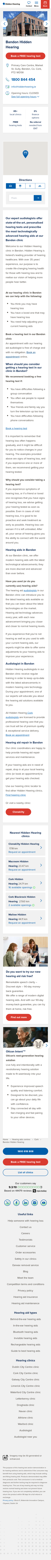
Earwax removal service (25, 1265)
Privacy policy (25, 1290)
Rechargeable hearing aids (25, 1344)
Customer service (25, 1246)
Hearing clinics (25, 1360)
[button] (24, 35)
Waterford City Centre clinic (25, 1392)
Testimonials (25, 1239)
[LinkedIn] (25, 1203)
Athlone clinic (25, 1417)
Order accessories (25, 1252)
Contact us (25, 1227)
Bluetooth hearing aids (25, 1332)
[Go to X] (7, 1203)
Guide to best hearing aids (25, 1351)
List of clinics (25, 1172)
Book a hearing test (16, 428)
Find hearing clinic (16, 795)
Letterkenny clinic (25, 1398)
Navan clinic (25, 1411)
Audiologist (25, 1430)
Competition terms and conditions (25, 1284)
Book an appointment (17, 735)
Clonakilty (18, 812)
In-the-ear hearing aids (25, 1325)
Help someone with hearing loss (25, 1220)
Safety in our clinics (25, 1259)
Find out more (19, 1017)
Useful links (25, 1214)
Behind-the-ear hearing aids (25, 1319)
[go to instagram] (34, 1203)
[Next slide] (46, 23)
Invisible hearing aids (25, 1338)
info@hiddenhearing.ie (23, 86)
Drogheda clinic (25, 1405)
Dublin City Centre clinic (25, 1367)
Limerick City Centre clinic (25, 1386)
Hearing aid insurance (25, 1297)
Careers (25, 1233)
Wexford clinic (25, 1424)
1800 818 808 (25, 1151)
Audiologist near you (25, 1436)
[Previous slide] (4, 23)
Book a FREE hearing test (25, 56)
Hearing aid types (25, 1313)
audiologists (30, 590)
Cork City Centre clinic (25, 1373)
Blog (25, 1271)
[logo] (11, 4)
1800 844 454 (23, 79)
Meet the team (25, 1278)
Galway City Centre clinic (25, 1379)
